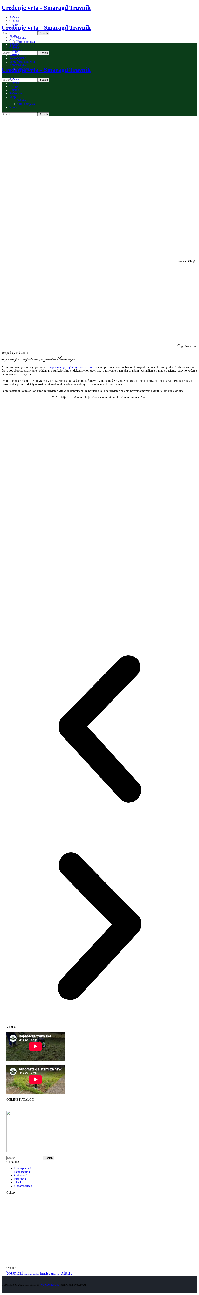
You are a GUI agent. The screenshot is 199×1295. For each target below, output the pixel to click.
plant (66, 1272)
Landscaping (22, 1171)
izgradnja (72, 367)
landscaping (50, 1273)
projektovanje (57, 367)
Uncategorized (24, 1185)
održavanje (87, 367)
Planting (20, 1178)
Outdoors (20, 1175)
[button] (99, 729)
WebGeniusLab (49, 1284)
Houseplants (22, 1168)
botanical (14, 1273)
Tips (17, 1182)
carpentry (28, 1274)
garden (36, 1274)
